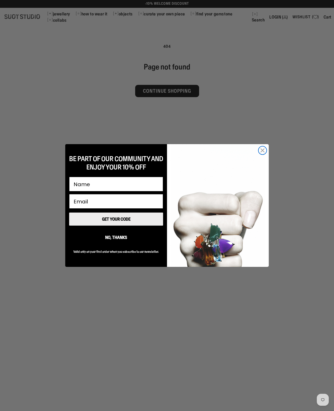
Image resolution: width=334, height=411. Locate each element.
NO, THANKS (116, 237)
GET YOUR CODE (116, 219)
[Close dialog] (262, 150)
